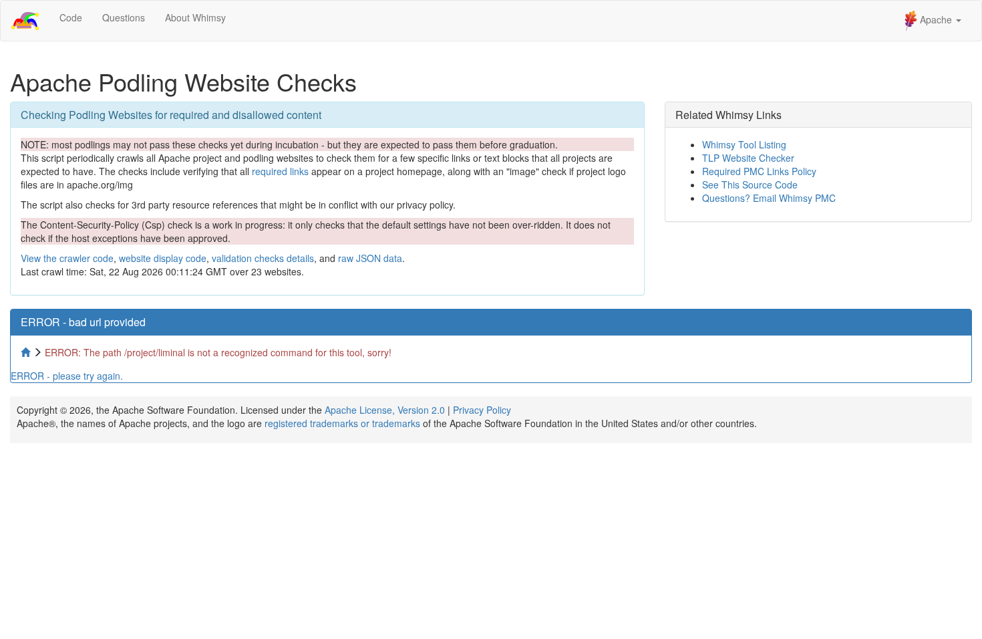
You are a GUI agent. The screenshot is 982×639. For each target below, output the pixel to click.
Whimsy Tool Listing (744, 144)
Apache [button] (936, 19)
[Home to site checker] (27, 352)
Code (70, 17)
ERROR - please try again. (67, 375)
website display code (162, 258)
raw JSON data (370, 258)
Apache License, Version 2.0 (385, 409)
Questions (123, 17)
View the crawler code (67, 258)
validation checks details (263, 258)
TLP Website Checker (748, 157)
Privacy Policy (482, 409)
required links (280, 171)
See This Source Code (750, 184)
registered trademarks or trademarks (342, 423)
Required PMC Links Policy (759, 171)
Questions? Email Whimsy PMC (769, 198)
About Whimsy (195, 17)
